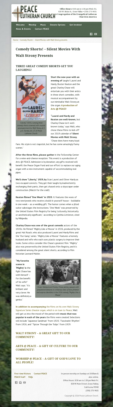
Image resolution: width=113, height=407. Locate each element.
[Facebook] (91, 34)
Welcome (20, 24)
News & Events (23, 29)
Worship (32, 24)
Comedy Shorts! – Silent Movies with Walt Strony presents (43, 40)
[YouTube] (95, 34)
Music (43, 24)
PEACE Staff (19, 377)
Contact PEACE (42, 29)
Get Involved (75, 24)
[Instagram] (20, 382)
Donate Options (57, 24)
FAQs (30, 377)
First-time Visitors (22, 373)
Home (15, 40)
